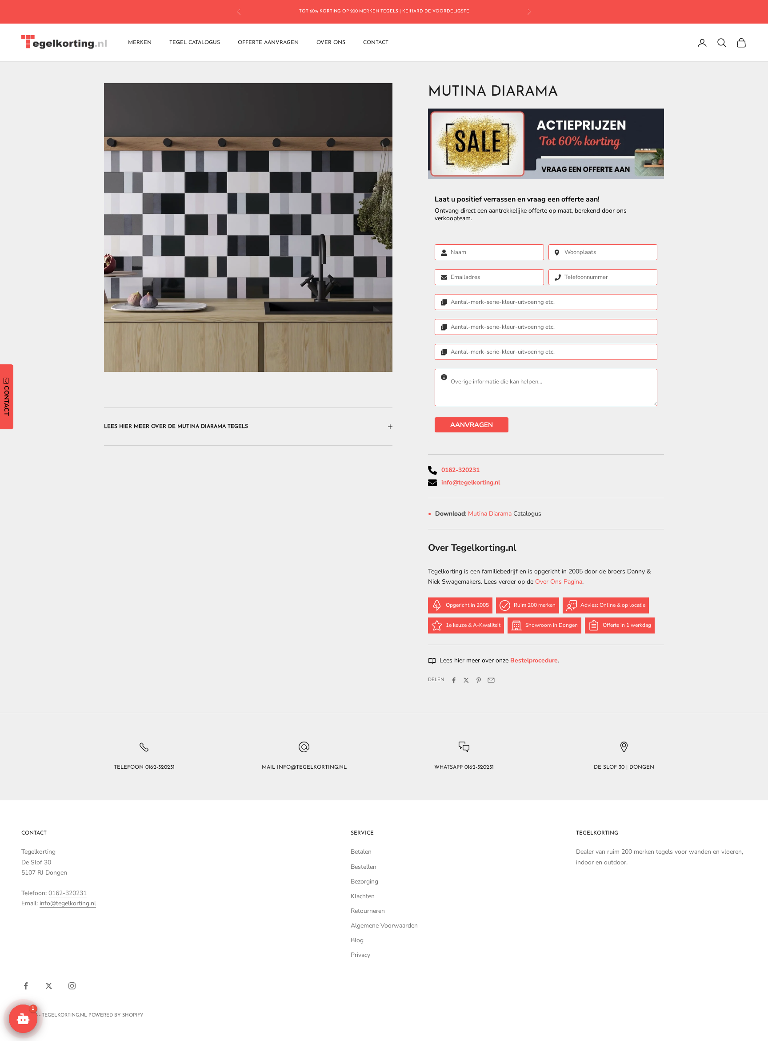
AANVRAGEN (471, 424)
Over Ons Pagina (558, 581)
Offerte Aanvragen (268, 42)
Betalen (361, 851)
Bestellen (363, 867)
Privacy (360, 955)
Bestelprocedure (534, 660)
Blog (357, 940)
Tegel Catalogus (194, 42)
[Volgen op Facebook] (25, 985)
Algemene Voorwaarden (384, 925)
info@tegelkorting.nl (470, 482)
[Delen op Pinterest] (478, 680)
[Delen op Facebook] (453, 680)
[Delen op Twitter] (466, 680)
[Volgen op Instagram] (72, 985)
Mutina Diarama (490, 513)
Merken (140, 42)
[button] (23, 1019)
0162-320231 (460, 470)
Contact (375, 42)
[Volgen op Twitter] (48, 985)
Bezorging (364, 881)
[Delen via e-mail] (491, 680)
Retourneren (368, 911)
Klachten (363, 896)
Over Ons (330, 42)
